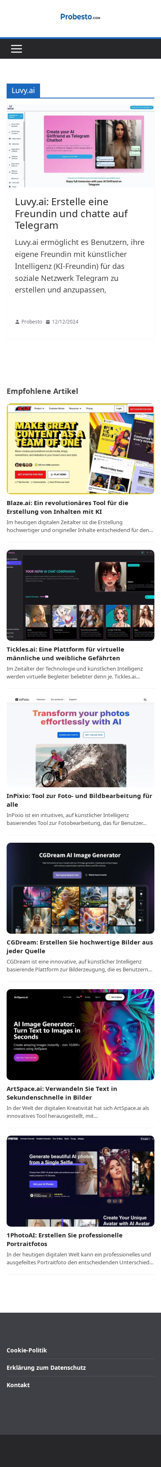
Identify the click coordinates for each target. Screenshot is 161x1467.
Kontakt (18, 1385)
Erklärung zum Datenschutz (46, 1367)
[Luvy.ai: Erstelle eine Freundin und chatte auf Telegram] (80, 146)
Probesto (31, 321)
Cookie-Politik (27, 1350)
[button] (16, 49)
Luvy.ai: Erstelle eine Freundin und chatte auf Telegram (71, 213)
